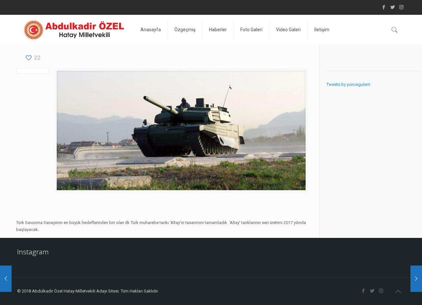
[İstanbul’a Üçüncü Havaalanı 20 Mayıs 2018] (416, 279)
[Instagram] (401, 7)
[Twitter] (392, 7)
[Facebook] (383, 7)
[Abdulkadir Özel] (74, 29)
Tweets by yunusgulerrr (348, 84)
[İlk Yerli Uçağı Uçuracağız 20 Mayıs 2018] (6, 279)
